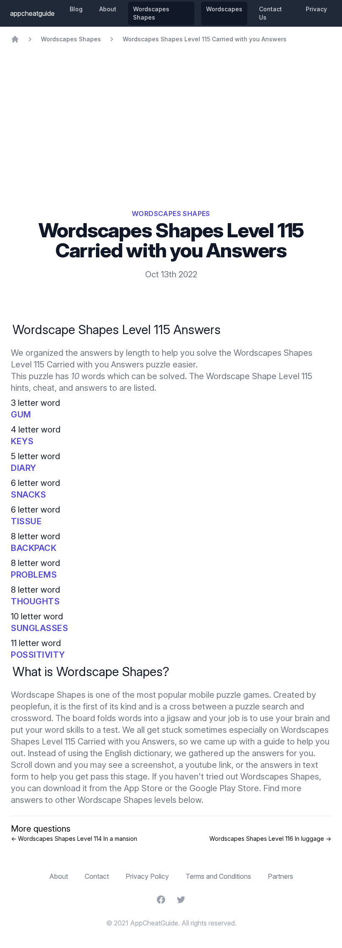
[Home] (15, 39)
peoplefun (30, 707)
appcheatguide (32, 13)
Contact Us (270, 13)
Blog (76, 9)
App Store (143, 788)
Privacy (316, 9)
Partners (280, 876)
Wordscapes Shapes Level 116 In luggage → (270, 838)
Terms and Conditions (218, 876)
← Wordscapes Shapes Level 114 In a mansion (74, 838)
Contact (97, 876)
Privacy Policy (147, 876)
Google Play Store (224, 788)
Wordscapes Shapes (151, 13)
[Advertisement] (171, 106)
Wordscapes (224, 9)
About (107, 9)
